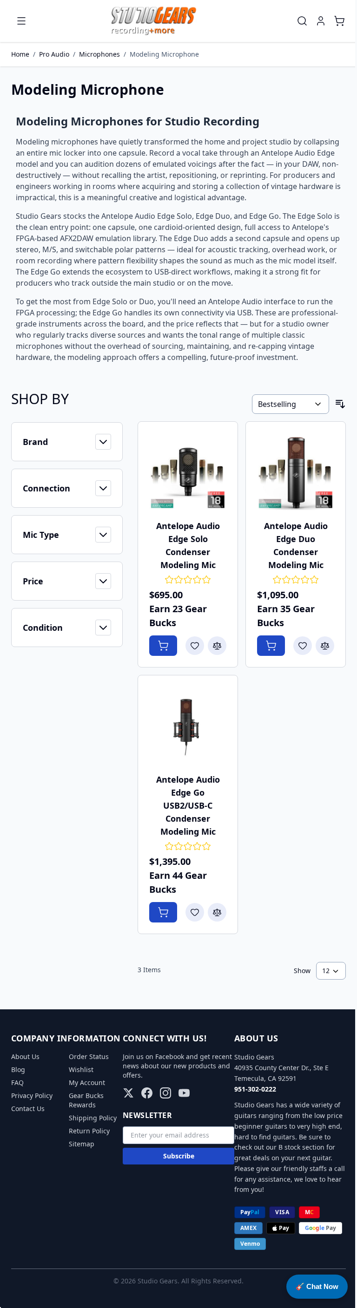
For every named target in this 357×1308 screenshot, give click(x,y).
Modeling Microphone (164, 54)
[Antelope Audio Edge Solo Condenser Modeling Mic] (187, 471)
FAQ (17, 1082)
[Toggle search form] (302, 21)
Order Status (89, 1056)
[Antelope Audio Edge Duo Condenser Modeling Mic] (295, 471)
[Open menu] (21, 21)
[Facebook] (146, 1093)
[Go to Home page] (154, 21)
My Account (87, 1082)
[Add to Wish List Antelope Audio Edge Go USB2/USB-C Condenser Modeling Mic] (194, 912)
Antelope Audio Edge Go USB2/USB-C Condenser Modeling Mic (188, 805)
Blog (18, 1069)
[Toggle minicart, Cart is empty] (339, 21)
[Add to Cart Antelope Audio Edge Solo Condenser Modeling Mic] (163, 645)
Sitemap (81, 1143)
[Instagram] (165, 1093)
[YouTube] (184, 1093)
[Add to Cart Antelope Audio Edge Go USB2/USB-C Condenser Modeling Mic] (163, 912)
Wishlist (81, 1069)
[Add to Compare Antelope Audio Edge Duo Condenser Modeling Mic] (325, 645)
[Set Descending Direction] (340, 404)
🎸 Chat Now (317, 1286)
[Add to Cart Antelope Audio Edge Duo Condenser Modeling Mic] (271, 645)
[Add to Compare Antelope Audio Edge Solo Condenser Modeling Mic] (217, 645)
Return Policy (89, 1130)
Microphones (99, 54)
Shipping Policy (93, 1117)
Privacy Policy (32, 1095)
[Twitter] (128, 1093)
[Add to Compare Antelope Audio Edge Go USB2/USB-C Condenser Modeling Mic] (217, 912)
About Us (25, 1056)
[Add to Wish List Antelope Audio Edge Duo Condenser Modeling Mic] (302, 645)
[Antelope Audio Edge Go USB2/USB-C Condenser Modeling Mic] (187, 725)
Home (20, 54)
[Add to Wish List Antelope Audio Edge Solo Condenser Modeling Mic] (194, 645)
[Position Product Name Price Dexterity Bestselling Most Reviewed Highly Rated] (290, 404)
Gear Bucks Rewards (86, 1100)
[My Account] (320, 21)
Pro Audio (54, 54)
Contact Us (28, 1108)
